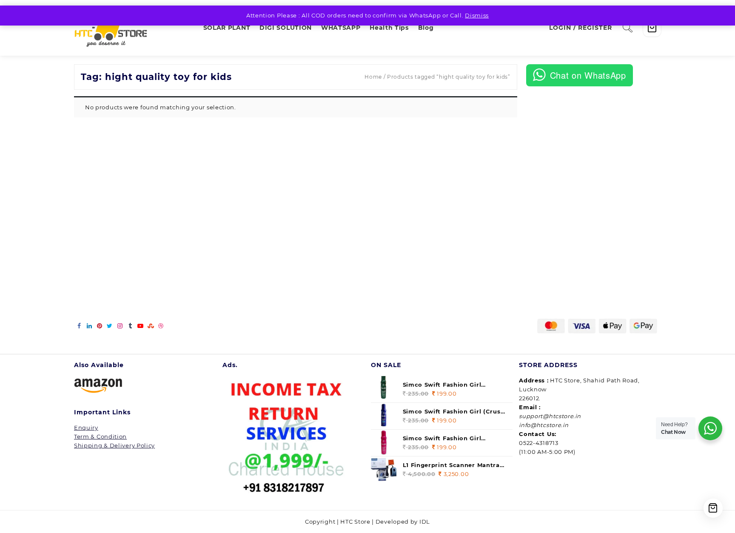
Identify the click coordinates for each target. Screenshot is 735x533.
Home (373, 77)
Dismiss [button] (477, 15)
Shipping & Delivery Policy (114, 445)
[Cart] (652, 28)
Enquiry (86, 427)
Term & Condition (100, 436)
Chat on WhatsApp (588, 75)
